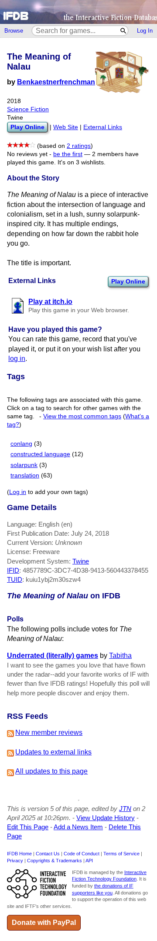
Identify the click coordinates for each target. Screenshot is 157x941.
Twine (80, 561)
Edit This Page (27, 827)
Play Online (128, 281)
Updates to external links (53, 752)
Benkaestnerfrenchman (56, 82)
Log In (145, 30)
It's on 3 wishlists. (82, 162)
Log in (17, 492)
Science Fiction (28, 109)
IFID (13, 570)
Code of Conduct (81, 853)
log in (16, 358)
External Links (102, 127)
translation (24, 475)
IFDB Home (19, 853)
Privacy (15, 860)
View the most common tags (82, 416)
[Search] (123, 30)
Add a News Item (78, 827)
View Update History (105, 817)
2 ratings (79, 146)
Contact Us (48, 853)
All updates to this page (51, 771)
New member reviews (48, 732)
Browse (13, 30)
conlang (21, 443)
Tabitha (120, 655)
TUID (14, 579)
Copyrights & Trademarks (54, 860)
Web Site (65, 127)
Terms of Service (121, 853)
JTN (125, 808)
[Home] (78, 12)
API (89, 860)
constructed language (40, 454)
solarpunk (24, 465)
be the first (67, 154)
